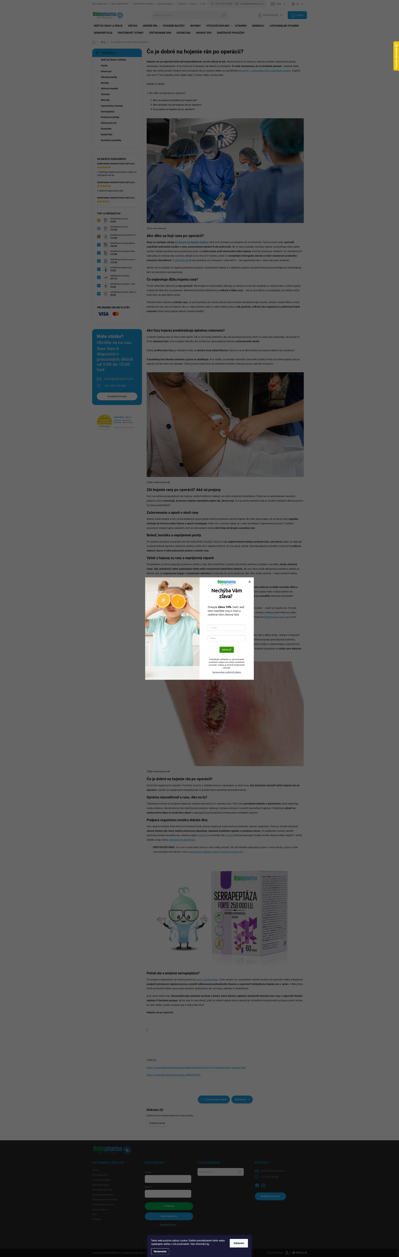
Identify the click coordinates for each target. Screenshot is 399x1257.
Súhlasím (239, 1243)
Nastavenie (160, 1251)
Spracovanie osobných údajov (226, 672)
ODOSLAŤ (226, 649)
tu (208, 1244)
